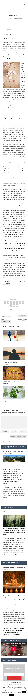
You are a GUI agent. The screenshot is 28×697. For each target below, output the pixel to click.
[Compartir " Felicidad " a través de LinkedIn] (20, 302)
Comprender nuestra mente (10, 401)
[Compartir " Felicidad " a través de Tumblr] (14, 302)
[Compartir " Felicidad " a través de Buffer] (23, 302)
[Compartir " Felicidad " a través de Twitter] (8, 302)
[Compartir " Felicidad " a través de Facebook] (5, 302)
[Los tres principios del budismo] (14, 373)
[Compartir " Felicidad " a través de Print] (17, 305)
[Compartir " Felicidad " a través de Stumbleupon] (11, 305)
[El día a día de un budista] (14, 353)
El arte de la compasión (9, 343)
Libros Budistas (10, 18)
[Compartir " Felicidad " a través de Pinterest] (17, 302)
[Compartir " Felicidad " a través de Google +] (11, 302)
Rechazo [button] (12, 695)
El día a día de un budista (10, 362)
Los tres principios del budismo (11, 381)
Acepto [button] (23, 692)
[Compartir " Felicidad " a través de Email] (14, 305)
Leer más (17, 695)
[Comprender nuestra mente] (14, 392)
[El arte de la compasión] (14, 335)
